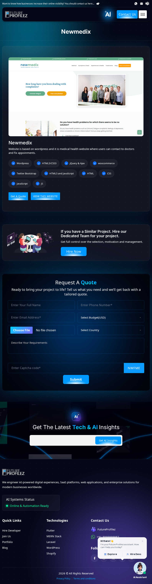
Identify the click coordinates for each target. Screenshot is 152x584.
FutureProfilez (148, 3)
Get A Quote (18, 196)
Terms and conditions (84, 578)
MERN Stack (54, 536)
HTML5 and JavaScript (61, 173)
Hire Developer (11, 530)
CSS (109, 173)
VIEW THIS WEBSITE (45, 196)
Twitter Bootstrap (26, 173)
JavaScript (22, 183)
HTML (90, 173)
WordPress (53, 547)
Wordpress (23, 163)
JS (42, 183)
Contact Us (127, 14)
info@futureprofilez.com (142, 4)
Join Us (6, 536)
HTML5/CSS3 (49, 163)
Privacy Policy (63, 578)
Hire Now (73, 251)
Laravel (51, 542)
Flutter (51, 530)
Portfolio (7, 542)
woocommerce (106, 163)
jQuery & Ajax (77, 163)
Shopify (51, 553)
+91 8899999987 (136, 3)
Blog (5, 547)
